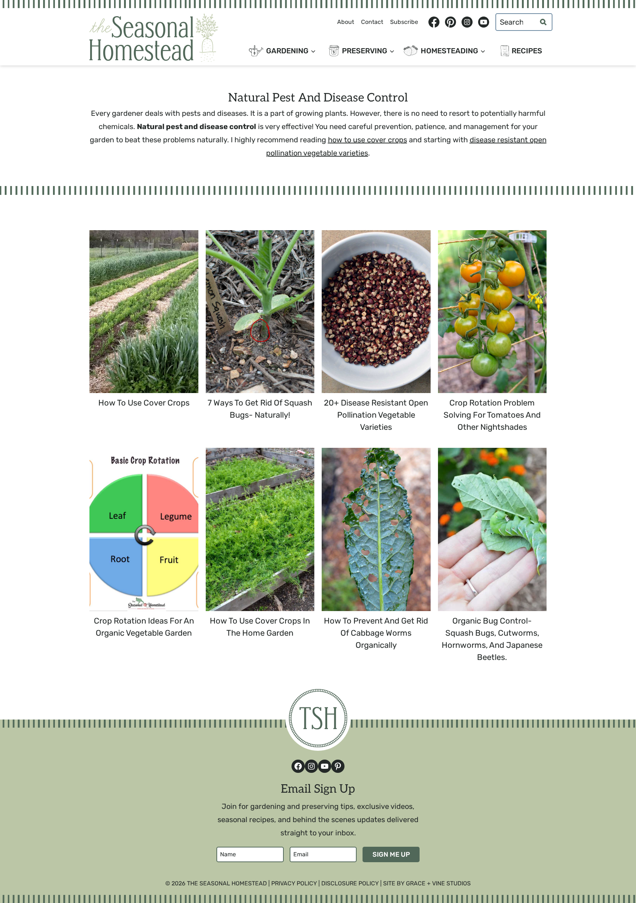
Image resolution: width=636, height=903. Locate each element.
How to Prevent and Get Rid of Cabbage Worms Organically (376, 633)
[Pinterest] (450, 22)
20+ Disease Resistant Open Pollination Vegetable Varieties (376, 415)
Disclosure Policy (350, 883)
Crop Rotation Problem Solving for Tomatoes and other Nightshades (492, 415)
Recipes (527, 50)
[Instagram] (467, 22)
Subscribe (404, 21)
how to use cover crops (367, 139)
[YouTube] (483, 22)
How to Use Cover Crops (144, 403)
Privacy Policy (294, 883)
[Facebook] (433, 22)
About (345, 21)
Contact (372, 21)
